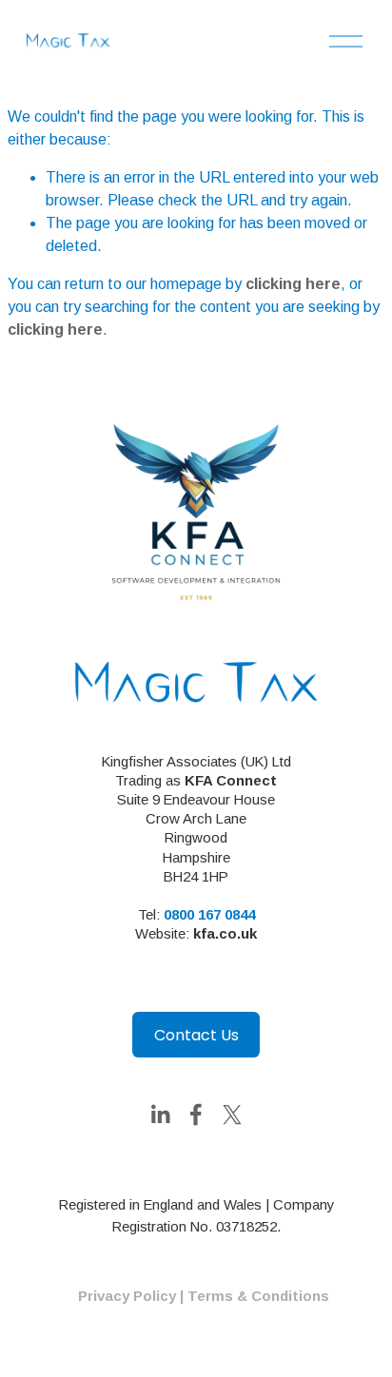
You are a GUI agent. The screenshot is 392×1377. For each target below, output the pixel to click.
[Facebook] (196, 1114)
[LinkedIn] (159, 1114)
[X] (232, 1114)
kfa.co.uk (225, 933)
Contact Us (196, 1035)
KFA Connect (231, 780)
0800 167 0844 (209, 914)
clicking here (293, 284)
